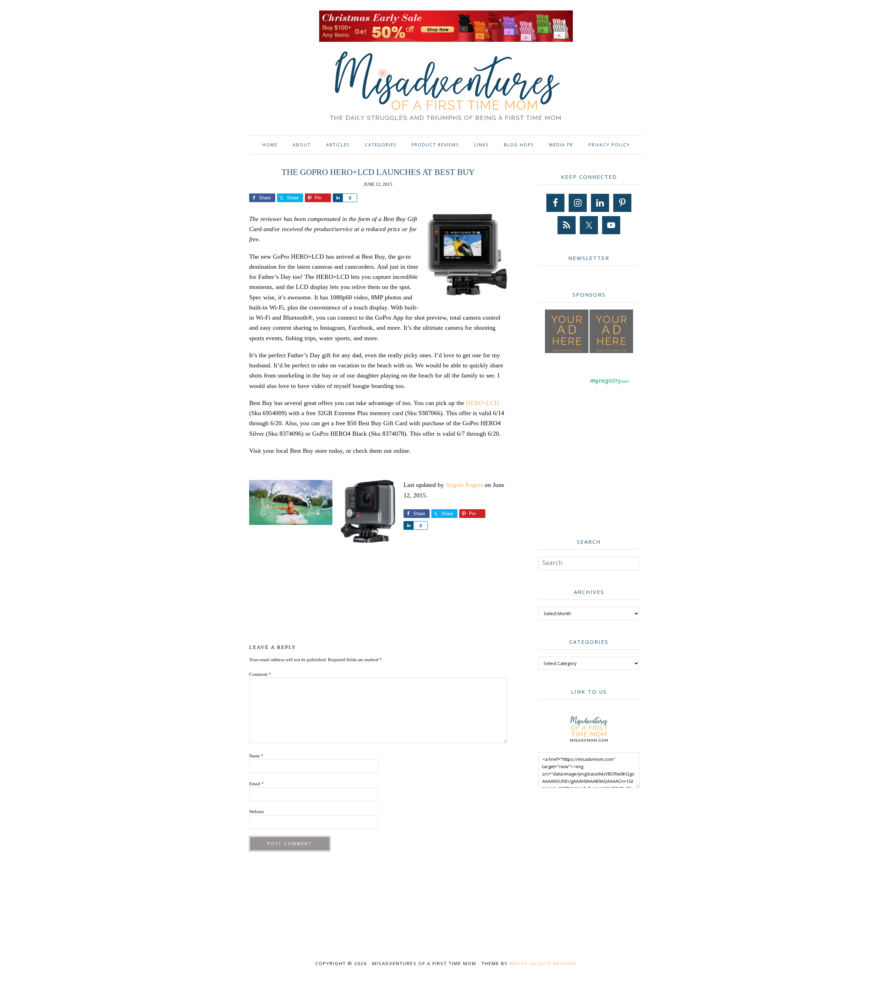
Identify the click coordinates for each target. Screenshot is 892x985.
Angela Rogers (464, 484)
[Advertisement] (378, 594)
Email (256, 783)
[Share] (338, 197)
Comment (260, 674)
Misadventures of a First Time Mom (446, 87)
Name (256, 755)
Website (256, 811)
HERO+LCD (482, 402)
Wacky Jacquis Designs (543, 963)
